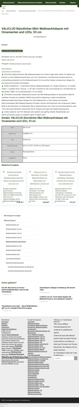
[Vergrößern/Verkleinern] (1, 404)
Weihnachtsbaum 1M (12, 225)
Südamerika (9, 348)
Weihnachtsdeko (50, 2)
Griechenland (5, 342)
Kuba (15, 344)
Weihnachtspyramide (35, 394)
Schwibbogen (32, 377)
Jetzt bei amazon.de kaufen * (12, 51)
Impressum (5, 327)
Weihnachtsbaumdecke (36, 362)
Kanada (3, 344)
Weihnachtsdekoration (9, 362)
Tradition (8, 350)
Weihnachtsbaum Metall (13, 250)
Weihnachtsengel (33, 388)
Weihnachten (16, 352)
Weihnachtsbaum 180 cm (14, 237)
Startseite (5, 322)
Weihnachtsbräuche (15, 357)
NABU (7, 346)
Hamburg (15, 342)
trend (12, 350)
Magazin (73, 2)
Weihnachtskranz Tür (35, 390)
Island (22, 342)
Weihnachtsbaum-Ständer (36, 361)
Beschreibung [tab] (6, 69)
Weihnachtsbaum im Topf (14, 246)
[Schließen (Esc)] (7, 404)
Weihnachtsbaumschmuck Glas (38, 364)
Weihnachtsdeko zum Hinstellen (38, 387)
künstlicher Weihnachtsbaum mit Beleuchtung (21, 267)
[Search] (75, 8)
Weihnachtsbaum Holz (13, 254)
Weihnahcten (5, 363)
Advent (4, 335)
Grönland (10, 342)
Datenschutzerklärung (9, 329)
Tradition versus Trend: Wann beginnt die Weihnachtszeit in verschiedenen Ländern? (56, 298)
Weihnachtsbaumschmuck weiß (38, 368)
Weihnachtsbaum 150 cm (14, 233)
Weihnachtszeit (20, 362)
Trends (16, 350)
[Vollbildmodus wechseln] (3, 404)
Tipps (4, 350)
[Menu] (4, 8)
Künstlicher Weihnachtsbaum (15, 263)
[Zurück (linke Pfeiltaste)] (1, 406)
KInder (7, 344)
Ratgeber (62, 2)
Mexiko (3, 346)
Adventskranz (5, 336)
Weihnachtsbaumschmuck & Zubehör (30, 2)
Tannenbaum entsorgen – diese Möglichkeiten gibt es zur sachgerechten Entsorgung (19, 307)
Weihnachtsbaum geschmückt (27, 10)
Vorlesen (21, 350)
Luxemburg (19, 344)
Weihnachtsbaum (9, 2)
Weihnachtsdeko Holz (35, 383)
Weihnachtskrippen (34, 392)
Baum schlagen (17, 336)
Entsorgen (7, 340)
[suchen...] (75, 358)
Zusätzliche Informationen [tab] (11, 72)
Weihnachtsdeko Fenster (36, 381)
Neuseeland (12, 346)
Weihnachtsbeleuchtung (36, 379)
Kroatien (11, 344)
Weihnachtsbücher (6, 360)
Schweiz (4, 348)
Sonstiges (31, 322)
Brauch (3, 340)
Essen (17, 340)
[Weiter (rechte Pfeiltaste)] (3, 406)
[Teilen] (5, 404)
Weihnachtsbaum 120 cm (14, 229)
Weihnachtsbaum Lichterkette (38, 359)
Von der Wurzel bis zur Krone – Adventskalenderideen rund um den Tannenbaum (15, 290)
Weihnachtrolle (5, 354)
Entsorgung (13, 340)
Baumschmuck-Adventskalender (17, 338)
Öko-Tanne (16, 363)
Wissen (10, 363)
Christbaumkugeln (34, 355)
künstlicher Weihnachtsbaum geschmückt (20, 271)
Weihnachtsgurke (33, 370)
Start (3, 10)
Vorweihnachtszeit (6, 352)
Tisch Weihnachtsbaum (13, 258)
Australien (11, 336)
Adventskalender (13, 335)
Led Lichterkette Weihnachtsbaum (39, 357)
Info (19, 342)
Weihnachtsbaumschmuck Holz (38, 366)
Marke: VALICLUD (8, 60)
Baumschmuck (5, 338)
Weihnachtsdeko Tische (36, 385)
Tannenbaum (16, 348)
